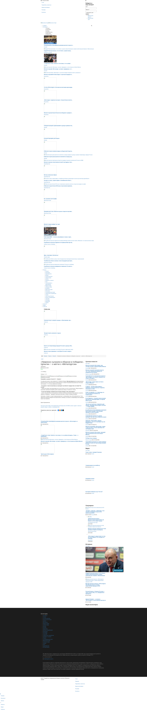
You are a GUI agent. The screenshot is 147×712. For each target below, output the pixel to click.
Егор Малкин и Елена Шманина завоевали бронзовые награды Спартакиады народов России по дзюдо (96, 411)
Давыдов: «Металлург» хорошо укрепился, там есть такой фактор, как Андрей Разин (95, 421)
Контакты (44, 12)
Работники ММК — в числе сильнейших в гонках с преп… (58, 237)
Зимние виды (47, 257)
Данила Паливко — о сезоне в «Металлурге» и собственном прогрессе (96, 600)
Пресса (44, 269)
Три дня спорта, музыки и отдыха (52, 333)
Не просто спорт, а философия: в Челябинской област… (58, 180)
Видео (44, 305)
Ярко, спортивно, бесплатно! (51, 255)
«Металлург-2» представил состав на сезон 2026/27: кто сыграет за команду (96, 537)
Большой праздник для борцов (51, 138)
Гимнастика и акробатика (50, 293)
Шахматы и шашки (49, 280)
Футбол (47, 279)
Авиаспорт (47, 301)
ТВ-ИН (92, 453)
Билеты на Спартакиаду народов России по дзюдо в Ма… (58, 345)
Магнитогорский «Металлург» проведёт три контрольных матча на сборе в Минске (96, 433)
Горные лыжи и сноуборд (49, 244)
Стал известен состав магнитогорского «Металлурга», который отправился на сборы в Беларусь (95, 377)
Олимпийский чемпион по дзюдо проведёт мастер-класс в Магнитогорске (96, 416)
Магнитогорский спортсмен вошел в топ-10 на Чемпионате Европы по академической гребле (95, 371)
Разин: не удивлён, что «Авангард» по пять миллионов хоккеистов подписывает (95, 393)
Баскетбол (46, 76)
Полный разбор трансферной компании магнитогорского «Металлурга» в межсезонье (59, 422)
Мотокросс (47, 290)
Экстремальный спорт (50, 292)
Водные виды (48, 285)
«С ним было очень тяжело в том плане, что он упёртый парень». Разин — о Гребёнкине (59, 436)
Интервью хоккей (48, 52)
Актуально (45, 26)
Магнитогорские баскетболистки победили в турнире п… (58, 112)
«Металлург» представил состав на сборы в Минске (94, 382)
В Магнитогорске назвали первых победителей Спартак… (58, 151)
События (45, 306)
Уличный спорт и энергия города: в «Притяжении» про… (57, 320)
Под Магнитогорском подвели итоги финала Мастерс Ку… (58, 242)
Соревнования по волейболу (93, 465)
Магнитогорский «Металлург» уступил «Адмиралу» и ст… (58, 69)
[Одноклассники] (60, 410)
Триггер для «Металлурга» (47, 454)
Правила (77, 681)
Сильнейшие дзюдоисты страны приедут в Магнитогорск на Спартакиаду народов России (96, 443)
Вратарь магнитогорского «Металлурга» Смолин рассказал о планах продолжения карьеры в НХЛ (96, 585)
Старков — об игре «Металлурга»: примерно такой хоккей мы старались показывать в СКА (95, 387)
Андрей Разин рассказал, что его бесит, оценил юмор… (57, 50)
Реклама (43, 9)
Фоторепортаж (46, 647)
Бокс (46, 281)
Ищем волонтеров (46, 7)
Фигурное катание (48, 262)
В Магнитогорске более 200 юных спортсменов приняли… (58, 186)
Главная (44, 25)
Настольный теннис (49, 296)
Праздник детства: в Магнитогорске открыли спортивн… (58, 211)
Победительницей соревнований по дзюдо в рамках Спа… (58, 125)
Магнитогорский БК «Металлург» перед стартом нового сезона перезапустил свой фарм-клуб (95, 427)
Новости (45, 304)
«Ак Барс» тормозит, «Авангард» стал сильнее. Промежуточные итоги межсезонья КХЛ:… (95, 512)
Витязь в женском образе (50, 174)
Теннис (46, 294)
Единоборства (47, 163)
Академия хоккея (90, 478)
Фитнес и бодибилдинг (50, 297)
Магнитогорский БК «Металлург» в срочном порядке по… (58, 74)
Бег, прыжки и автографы (50, 198)
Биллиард (47, 300)
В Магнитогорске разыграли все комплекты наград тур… (58, 156)
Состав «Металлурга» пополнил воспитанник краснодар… (58, 87)
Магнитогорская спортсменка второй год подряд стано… (58, 162)
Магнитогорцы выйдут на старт (52, 224)
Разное (46, 302)
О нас (43, 2)
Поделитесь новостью (46, 5)
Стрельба (47, 298)
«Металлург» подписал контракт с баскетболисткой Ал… (58, 100)
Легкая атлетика (48, 276)
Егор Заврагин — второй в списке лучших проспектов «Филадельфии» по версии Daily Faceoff (96, 399)
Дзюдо (45, 127)
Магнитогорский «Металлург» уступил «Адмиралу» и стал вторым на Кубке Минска (61, 441)
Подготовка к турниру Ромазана (94, 452)
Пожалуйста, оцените (46, 379)
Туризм (44, 643)
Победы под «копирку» (91, 438)
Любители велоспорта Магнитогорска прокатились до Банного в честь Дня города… (96, 519)
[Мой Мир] (61, 410)
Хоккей (45, 47)
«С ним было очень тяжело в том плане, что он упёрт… (57, 63)
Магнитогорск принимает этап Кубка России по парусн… (58, 351)
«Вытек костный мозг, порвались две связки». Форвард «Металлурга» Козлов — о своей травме (96, 405)
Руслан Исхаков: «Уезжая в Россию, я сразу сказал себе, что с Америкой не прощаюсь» (95, 592)
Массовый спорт (47, 200)
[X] (63, 410)
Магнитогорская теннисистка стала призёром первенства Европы (97, 529)
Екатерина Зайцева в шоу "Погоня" (94, 491)
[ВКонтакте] (58, 410)
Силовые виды (48, 286)
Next (89, 363)
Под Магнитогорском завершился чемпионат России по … (58, 266)
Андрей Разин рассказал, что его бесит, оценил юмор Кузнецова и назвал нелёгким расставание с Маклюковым (95, 574)
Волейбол (47, 288)
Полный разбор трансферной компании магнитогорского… (58, 45)
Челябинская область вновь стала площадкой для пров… (58, 260)
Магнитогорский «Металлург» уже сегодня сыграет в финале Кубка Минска (96, 366)
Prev (86, 363)
